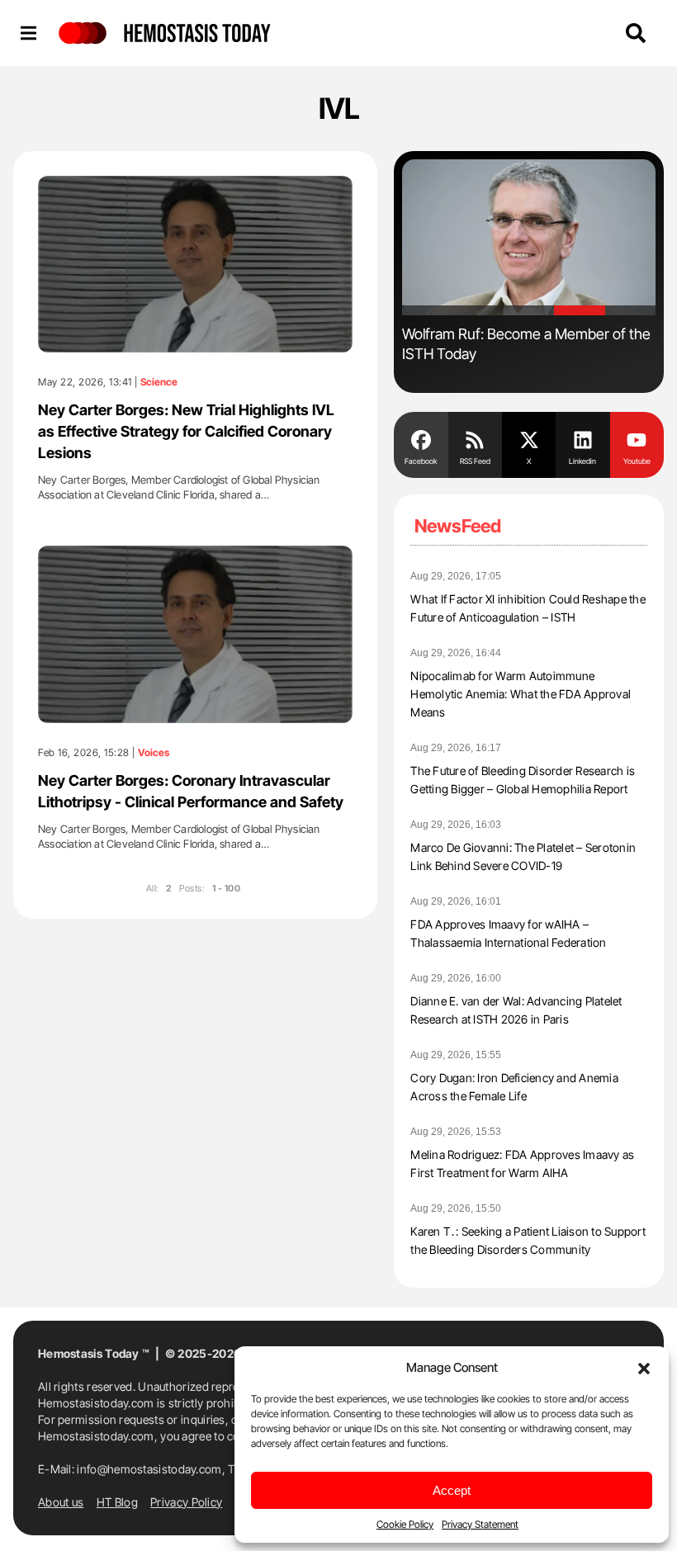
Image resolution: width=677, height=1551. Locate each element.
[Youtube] (637, 439)
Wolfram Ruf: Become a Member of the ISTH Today (526, 343)
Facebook (421, 461)
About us (60, 1502)
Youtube (637, 461)
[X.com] (529, 439)
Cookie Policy (404, 1524)
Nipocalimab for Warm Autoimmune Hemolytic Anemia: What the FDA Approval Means (520, 694)
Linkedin (582, 461)
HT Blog (117, 1502)
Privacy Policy (186, 1502)
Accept (452, 1490)
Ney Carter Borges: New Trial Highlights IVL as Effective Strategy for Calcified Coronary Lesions (186, 431)
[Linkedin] (582, 439)
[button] (644, 1367)
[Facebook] (420, 439)
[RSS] (475, 439)
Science (159, 382)
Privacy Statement (480, 1524)
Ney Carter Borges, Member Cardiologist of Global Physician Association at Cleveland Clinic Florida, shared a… (179, 487)
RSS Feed (475, 461)
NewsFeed (457, 526)
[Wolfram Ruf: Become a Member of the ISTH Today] (529, 237)
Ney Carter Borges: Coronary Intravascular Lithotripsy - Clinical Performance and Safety (190, 791)
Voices (153, 753)
